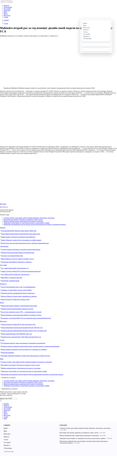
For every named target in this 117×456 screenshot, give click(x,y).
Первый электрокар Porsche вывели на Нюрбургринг (17, 252)
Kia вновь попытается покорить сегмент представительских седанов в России (25, 355)
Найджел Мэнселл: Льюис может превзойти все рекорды (19, 296)
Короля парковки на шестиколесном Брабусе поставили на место (21, 315)
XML (5, 418)
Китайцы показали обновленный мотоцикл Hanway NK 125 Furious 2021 (24, 330)
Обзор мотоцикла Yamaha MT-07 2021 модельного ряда (18, 324)
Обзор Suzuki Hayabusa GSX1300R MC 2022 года (16, 334)
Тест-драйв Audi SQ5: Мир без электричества (15, 274)
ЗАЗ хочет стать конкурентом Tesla (12, 255)
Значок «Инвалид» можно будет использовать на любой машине (21, 240)
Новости (6, 5)
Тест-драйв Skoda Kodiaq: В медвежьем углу (15, 268)
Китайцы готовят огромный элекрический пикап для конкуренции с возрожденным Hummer (30, 346)
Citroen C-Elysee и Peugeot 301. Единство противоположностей (20, 271)
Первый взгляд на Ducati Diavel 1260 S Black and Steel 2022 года (21, 337)
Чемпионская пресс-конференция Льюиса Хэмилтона (18, 293)
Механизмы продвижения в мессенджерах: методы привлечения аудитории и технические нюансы (35, 224)
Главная (6, 20)
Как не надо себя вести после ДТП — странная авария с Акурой (21, 312)
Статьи (6, 17)
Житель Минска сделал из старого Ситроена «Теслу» (17, 259)
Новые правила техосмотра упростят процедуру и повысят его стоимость (24, 349)
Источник (3, 204)
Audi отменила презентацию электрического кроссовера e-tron (20, 234)
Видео (6, 14)
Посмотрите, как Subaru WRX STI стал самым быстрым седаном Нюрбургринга (26, 318)
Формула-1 (7, 10)
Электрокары (8, 7)
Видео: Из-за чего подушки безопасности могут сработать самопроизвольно (25, 243)
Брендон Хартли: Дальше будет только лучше (15, 299)
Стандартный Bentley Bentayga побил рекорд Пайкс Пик (18, 230)
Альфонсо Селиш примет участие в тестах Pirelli (16, 290)
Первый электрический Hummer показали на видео (17, 309)
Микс (5, 12)
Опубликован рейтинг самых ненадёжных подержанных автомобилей (23, 343)
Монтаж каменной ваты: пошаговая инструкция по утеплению (23, 221)
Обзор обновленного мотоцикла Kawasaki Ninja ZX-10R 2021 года (22, 327)
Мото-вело (7, 15)
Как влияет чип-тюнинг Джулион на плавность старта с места (23, 219)
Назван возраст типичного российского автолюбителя (18, 237)
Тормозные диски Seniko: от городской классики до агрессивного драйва (26, 223)
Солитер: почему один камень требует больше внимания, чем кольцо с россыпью (29, 218)
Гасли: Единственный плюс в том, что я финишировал (18, 287)
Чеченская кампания (7, 352)
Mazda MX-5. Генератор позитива (11, 277)
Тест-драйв (7, 9)
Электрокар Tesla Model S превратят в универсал (16, 262)
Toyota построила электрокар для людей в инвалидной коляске (20, 249)
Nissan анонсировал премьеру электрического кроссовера (19, 305)
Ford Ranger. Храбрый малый (10, 280)
